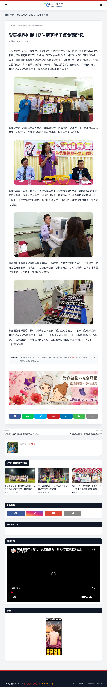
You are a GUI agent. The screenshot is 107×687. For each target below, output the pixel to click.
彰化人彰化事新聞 (31, 683)
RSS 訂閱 (48, 683)
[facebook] (16, 513)
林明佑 (31, 443)
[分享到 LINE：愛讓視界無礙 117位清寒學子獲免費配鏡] (28, 416)
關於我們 (82, 683)
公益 (14, 25)
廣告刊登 (99, 683)
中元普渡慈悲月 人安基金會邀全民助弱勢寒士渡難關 (52, 487)
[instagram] (34, 513)
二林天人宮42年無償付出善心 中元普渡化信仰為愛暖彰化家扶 (86, 487)
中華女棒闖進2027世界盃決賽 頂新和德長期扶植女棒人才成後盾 (20, 487)
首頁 (10, 25)
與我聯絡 (91, 683)
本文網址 (73, 357)
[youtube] (53, 513)
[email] (72, 513)
